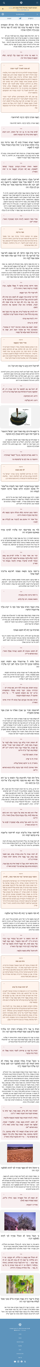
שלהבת (20, 1346)
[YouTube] (15, 1362)
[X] (25, 1362)
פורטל (20, 1338)
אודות (20, 1334)
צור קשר (20, 1357)
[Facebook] (22, 1362)
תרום (20, 1349)
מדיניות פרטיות (20, 1353)
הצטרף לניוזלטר (20, 1342)
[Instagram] (18, 1362)
